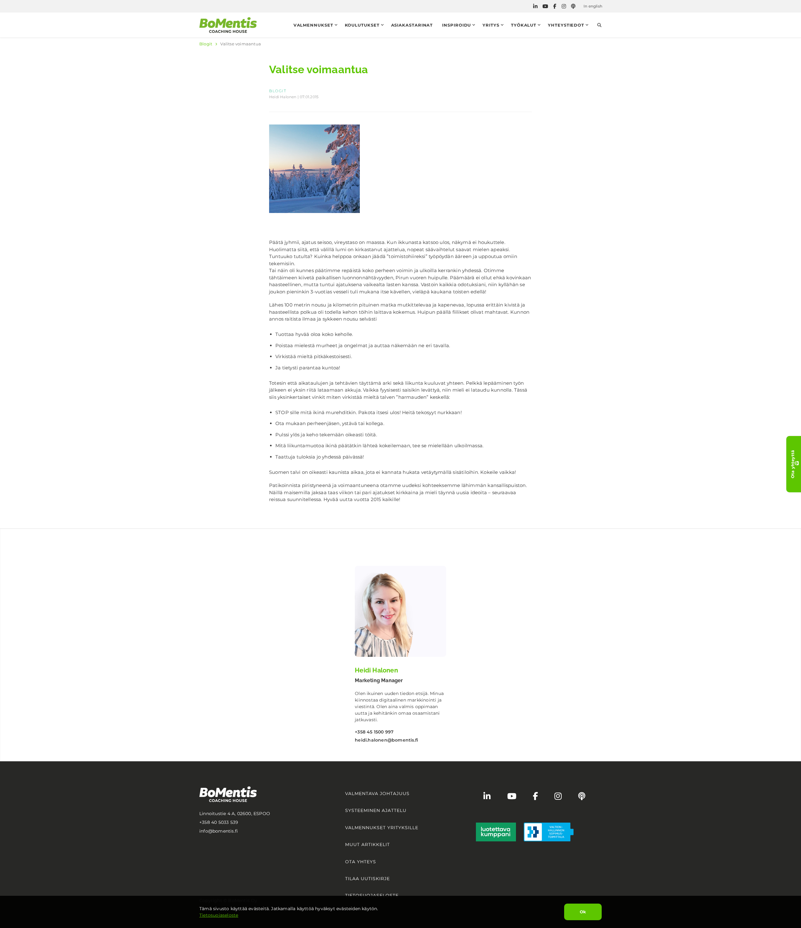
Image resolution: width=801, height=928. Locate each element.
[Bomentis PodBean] (573, 6)
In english (593, 6)
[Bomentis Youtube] (545, 6)
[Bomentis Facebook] (555, 6)
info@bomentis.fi (218, 831)
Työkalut (523, 25)
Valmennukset (313, 25)
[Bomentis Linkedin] (535, 6)
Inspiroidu (456, 25)
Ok (583, 911)
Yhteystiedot (566, 25)
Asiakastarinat (412, 25)
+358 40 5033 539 (218, 822)
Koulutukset (362, 25)
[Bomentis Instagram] (564, 6)
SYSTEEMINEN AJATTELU (375, 810)
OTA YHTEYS (360, 862)
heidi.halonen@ (386, 740)
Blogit (205, 43)
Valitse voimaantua (240, 43)
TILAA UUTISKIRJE (367, 878)
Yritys (490, 25)
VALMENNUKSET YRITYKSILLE (381, 827)
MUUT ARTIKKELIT (367, 844)
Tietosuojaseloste (218, 915)
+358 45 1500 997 (374, 731)
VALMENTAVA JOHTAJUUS (377, 793)
